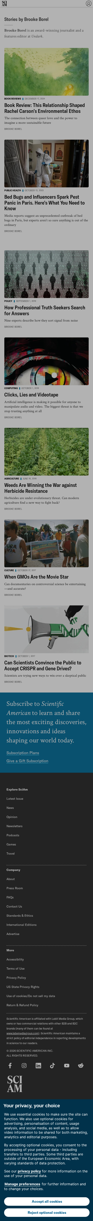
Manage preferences (22, 1184)
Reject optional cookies (47, 1212)
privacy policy (29, 1171)
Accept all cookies (47, 1201)
